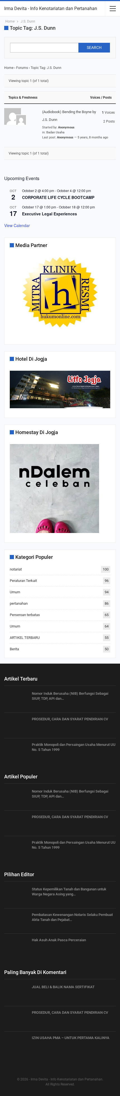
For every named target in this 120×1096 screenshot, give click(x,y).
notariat (16, 569)
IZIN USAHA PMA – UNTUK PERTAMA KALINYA (70, 1038)
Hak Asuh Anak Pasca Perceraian (59, 940)
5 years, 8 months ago (93, 137)
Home (8, 68)
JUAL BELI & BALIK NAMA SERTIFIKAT (63, 987)
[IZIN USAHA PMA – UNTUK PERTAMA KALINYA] (16, 1044)
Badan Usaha (55, 132)
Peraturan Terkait (23, 581)
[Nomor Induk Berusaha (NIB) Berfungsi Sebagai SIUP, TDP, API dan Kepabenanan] (16, 700)
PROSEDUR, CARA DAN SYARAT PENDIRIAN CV (70, 719)
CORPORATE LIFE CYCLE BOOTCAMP (58, 197)
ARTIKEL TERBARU (25, 638)
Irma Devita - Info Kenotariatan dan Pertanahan (50, 8)
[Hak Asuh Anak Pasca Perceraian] (16, 946)
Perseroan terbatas (25, 615)
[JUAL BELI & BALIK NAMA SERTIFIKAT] (16, 993)
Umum (15, 592)
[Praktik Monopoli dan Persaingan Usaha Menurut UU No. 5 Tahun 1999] (16, 751)
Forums (22, 68)
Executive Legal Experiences (49, 213)
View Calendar (17, 225)
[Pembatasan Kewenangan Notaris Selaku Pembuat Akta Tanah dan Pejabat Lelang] (16, 921)
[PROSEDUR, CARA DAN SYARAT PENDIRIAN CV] (16, 725)
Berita (14, 649)
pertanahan (19, 603)
